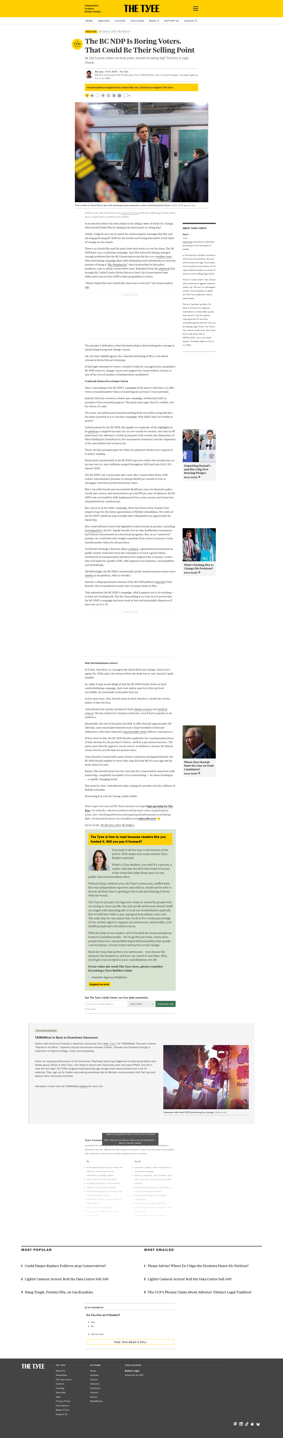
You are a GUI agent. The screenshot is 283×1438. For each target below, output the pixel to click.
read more (191, 477)
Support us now (99, 984)
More (152, 20)
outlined (133, 549)
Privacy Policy (63, 1401)
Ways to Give (62, 1409)
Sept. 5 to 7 (110, 1043)
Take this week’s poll (130, 1342)
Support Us (171, 20)
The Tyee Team (63, 1379)
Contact (60, 1383)
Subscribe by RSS (134, 1375)
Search (189, 20)
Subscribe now (165, 1004)
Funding (60, 1388)
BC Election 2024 (108, 31)
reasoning (187, 241)
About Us (60, 1370)
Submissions (62, 1405)
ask (87, 287)
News (89, 20)
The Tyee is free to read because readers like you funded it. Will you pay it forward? (128, 839)
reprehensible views (135, 731)
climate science (143, 709)
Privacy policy (90, 1009)
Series (93, 1396)
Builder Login (132, 1370)
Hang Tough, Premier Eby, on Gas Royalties (59, 1292)
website (83, 1086)
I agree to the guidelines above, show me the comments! (130, 1138)
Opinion (94, 1392)
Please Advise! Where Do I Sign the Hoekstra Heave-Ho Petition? (198, 1265)
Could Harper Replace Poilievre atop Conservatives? (65, 1265)
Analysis (104, 20)
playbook (164, 268)
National (94, 1383)
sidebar (89, 575)
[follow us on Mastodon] (103, 95)
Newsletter (61, 1375)
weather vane (164, 256)
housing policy (93, 530)
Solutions (137, 20)
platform (93, 431)
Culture (120, 20)
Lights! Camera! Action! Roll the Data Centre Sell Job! (67, 1279)
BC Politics (124, 31)
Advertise (61, 1392)
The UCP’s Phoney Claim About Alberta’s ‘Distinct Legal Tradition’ (200, 1292)
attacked (160, 582)
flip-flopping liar (117, 264)
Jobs (58, 1396)
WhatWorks (96, 1401)
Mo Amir (99, 71)
